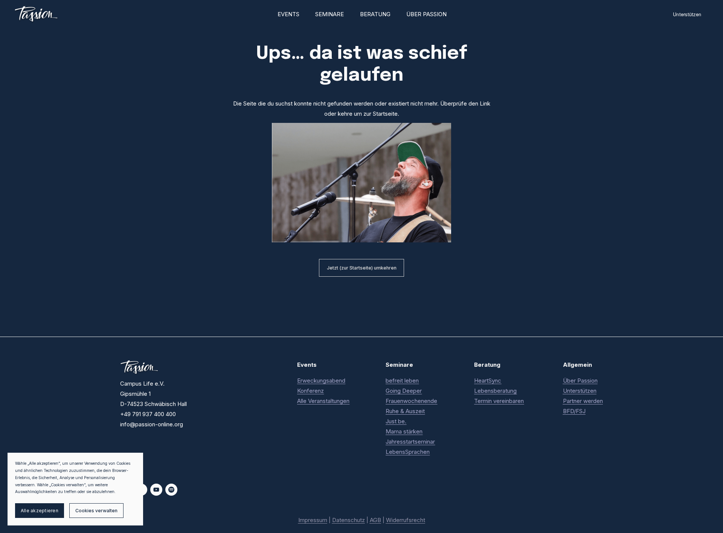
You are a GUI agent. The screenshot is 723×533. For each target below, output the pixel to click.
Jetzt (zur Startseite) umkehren (362, 268)
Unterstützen (687, 14)
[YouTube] (156, 490)
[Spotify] (171, 490)
